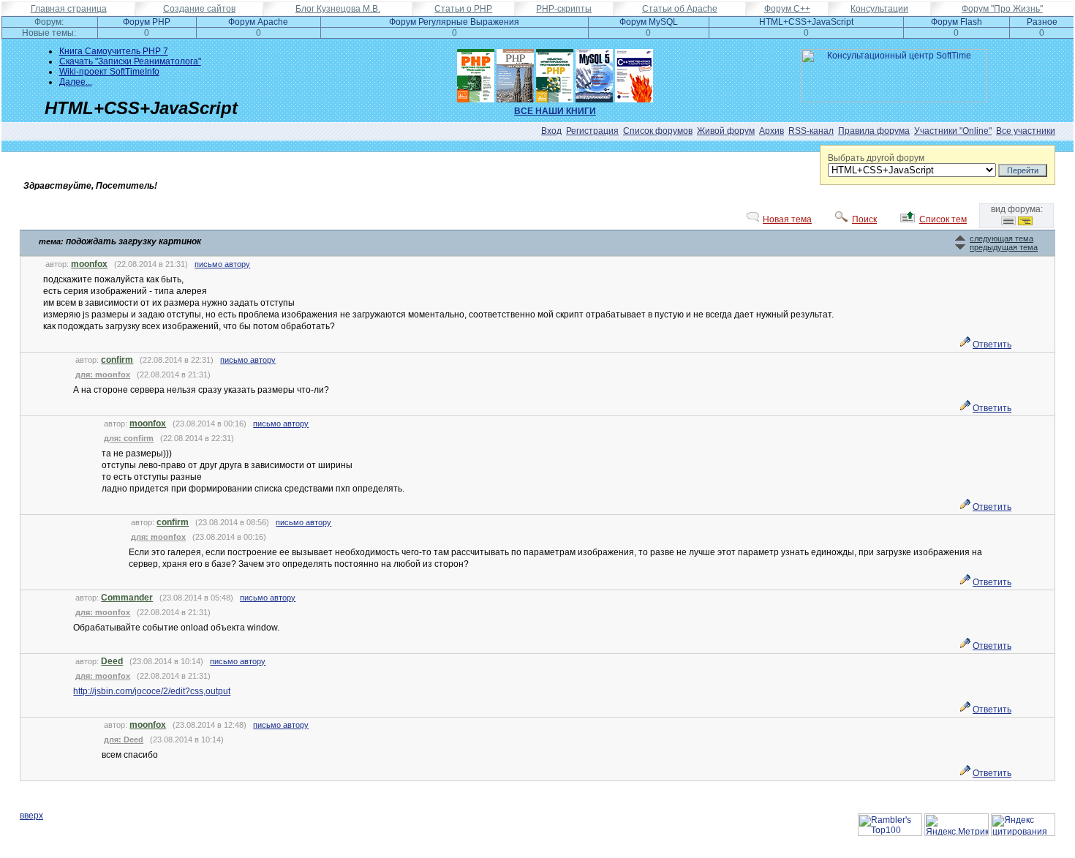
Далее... (75, 82)
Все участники (1025, 131)
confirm (117, 360)
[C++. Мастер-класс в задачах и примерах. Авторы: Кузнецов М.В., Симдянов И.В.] (634, 72)
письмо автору (222, 264)
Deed (112, 661)
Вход (551, 131)
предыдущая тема (1004, 247)
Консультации (879, 9)
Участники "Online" (953, 131)
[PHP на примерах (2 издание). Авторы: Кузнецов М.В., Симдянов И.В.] (515, 72)
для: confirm (129, 438)
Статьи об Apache (679, 9)
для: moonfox (102, 374)
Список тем (943, 219)
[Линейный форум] (1008, 222)
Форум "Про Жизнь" (1002, 9)
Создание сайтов (199, 9)
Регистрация (592, 131)
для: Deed (123, 739)
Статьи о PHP (463, 9)
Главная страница (69, 9)
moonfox (89, 264)
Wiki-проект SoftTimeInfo (109, 72)
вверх (31, 815)
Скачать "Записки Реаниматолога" (130, 61)
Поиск (864, 219)
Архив (771, 131)
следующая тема (1001, 238)
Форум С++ (787, 9)
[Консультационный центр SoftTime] (894, 99)
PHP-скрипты (564, 9)
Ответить (992, 344)
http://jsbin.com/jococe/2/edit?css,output (151, 691)
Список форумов (658, 131)
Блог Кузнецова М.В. (337, 9)
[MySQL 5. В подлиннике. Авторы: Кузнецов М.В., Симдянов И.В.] (594, 72)
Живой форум (726, 131)
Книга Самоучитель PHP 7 (113, 51)
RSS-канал (811, 131)
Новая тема (787, 219)
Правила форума (874, 131)
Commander (127, 597)
